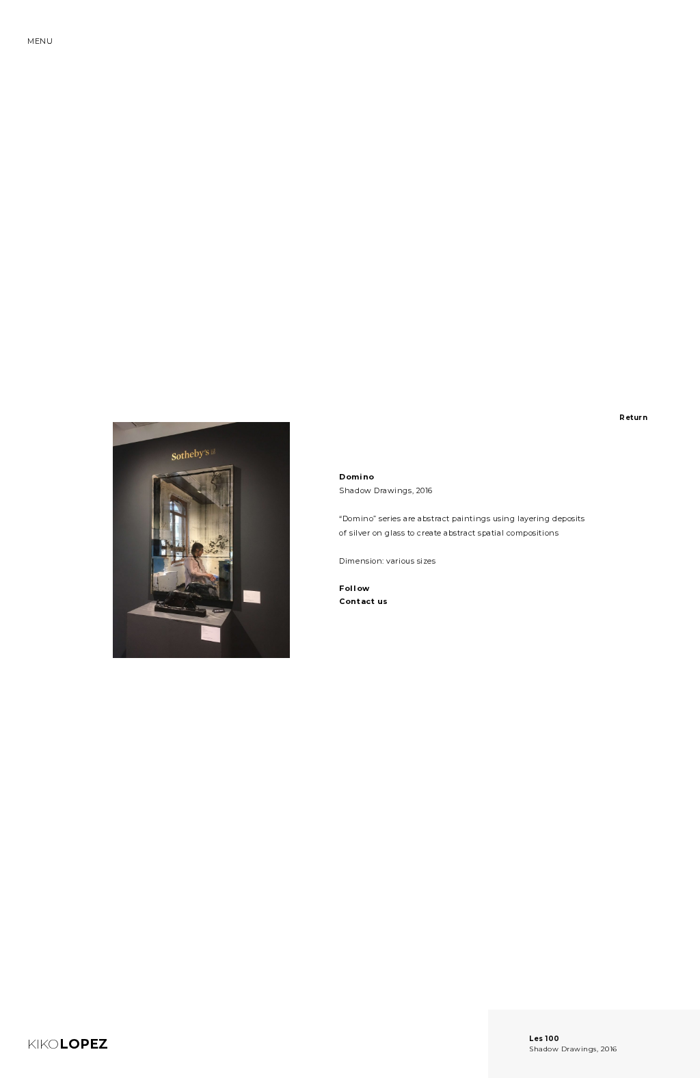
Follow (354, 588)
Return (633, 417)
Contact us (363, 601)
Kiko (67, 1044)
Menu (40, 41)
